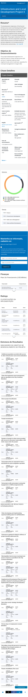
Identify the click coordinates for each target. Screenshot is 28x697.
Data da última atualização (19, 154)
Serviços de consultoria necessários (5, 149)
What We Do (3, 3)
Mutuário (5, 89)
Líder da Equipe (19, 84)
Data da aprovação (7, 99)
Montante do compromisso (5, 129)
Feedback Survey (21, 687)
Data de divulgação (20, 94)
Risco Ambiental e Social (19, 134)
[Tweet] (8, 692)
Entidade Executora (20, 111)
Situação (17, 79)
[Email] (3, 692)
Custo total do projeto (6, 112)
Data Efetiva (18, 99)
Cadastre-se (6, 266)
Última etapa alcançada (18, 148)
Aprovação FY (19, 123)
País (3, 94)
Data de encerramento (6, 141)
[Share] (14, 692)
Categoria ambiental (20, 129)
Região (4, 122)
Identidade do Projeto (5, 80)
